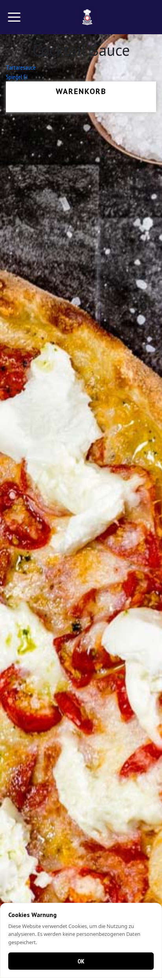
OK (81, 961)
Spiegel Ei (17, 77)
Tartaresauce (21, 67)
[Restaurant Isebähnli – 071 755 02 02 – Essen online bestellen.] (87, 17)
